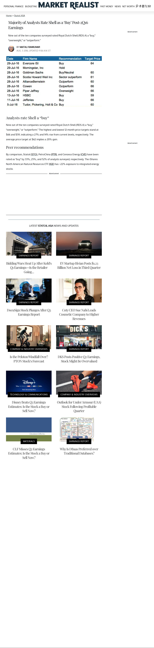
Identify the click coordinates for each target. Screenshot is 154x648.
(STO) (34, 154)
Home (9, 15)
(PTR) (54, 154)
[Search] (137, 5)
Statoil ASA (19, 15)
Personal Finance (13, 6)
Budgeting (31, 6)
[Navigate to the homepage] (68, 5)
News (118, 6)
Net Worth (128, 6)
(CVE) (83, 154)
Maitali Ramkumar (30, 47)
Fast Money (106, 6)
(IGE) (51, 164)
